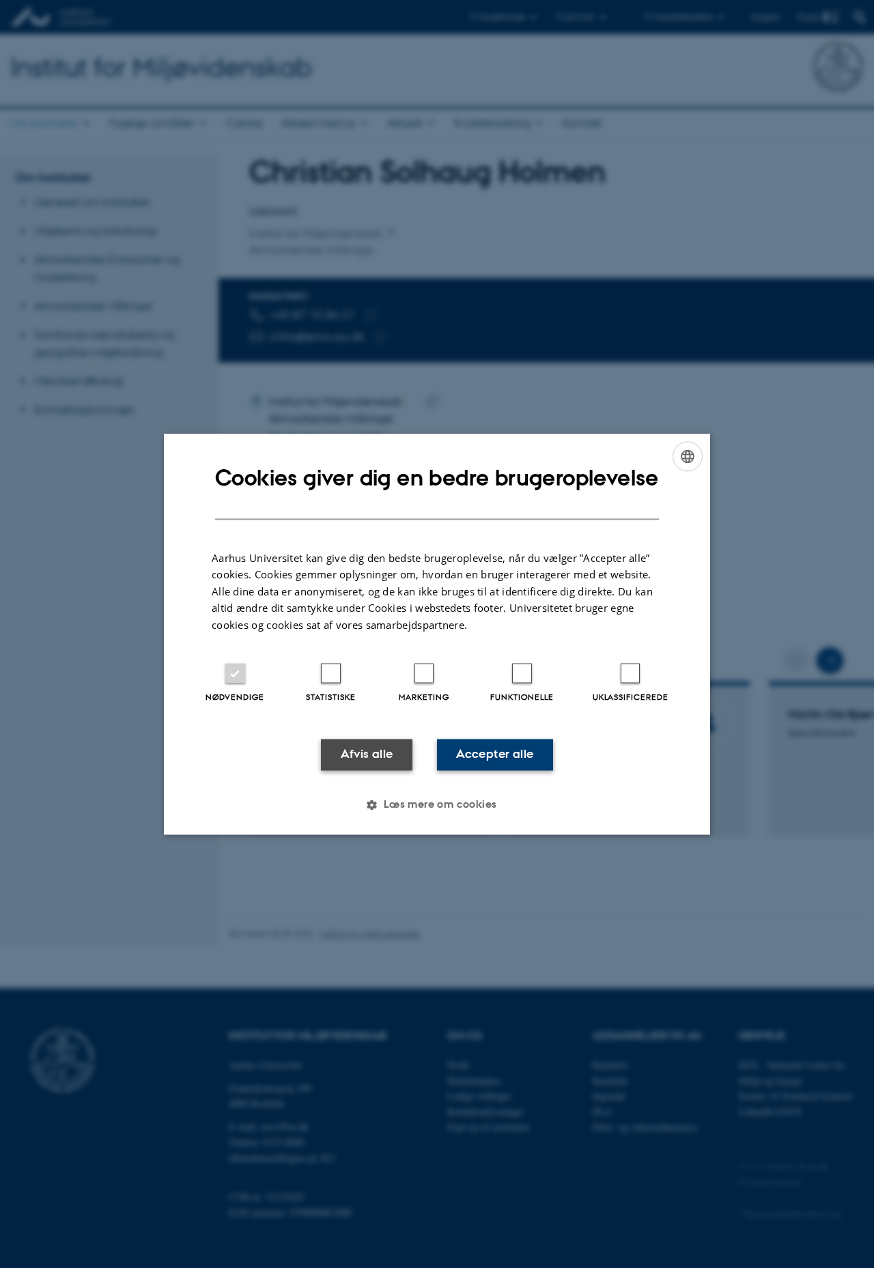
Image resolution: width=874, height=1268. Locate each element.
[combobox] (687, 456)
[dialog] (437, 634)
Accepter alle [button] (494, 754)
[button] (436, 804)
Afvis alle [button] (367, 754)
